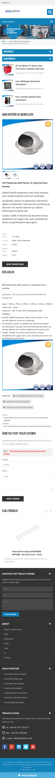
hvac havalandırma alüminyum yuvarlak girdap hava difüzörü (27, 426)
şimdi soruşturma (15, 264)
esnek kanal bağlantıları (13, 679)
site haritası (26, 769)
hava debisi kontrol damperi (15, 674)
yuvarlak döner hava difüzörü (15, 693)
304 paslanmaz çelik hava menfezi (29, 396)
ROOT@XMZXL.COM (23, 738)
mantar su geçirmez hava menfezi (19, 407)
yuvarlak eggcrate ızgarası (14, 702)
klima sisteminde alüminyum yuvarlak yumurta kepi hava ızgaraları (26, 419)
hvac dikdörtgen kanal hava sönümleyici (28, 83)
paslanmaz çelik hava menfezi (18, 401)
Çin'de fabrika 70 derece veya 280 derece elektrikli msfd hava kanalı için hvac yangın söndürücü (30, 67)
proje (6, 648)
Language (5, 3)
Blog (6, 634)
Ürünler (7, 657)
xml (34, 769)
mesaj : (5, 471)
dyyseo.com (27, 767)
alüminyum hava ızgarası (14, 683)
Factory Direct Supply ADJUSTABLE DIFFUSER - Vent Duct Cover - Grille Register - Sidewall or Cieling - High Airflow (27, 553)
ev (5, 41)
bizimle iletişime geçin (13, 629)
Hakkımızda (8, 639)
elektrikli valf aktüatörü (13, 688)
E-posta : (6, 460)
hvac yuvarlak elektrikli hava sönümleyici (28, 98)
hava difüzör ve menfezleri (19, 41)
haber (6, 643)
